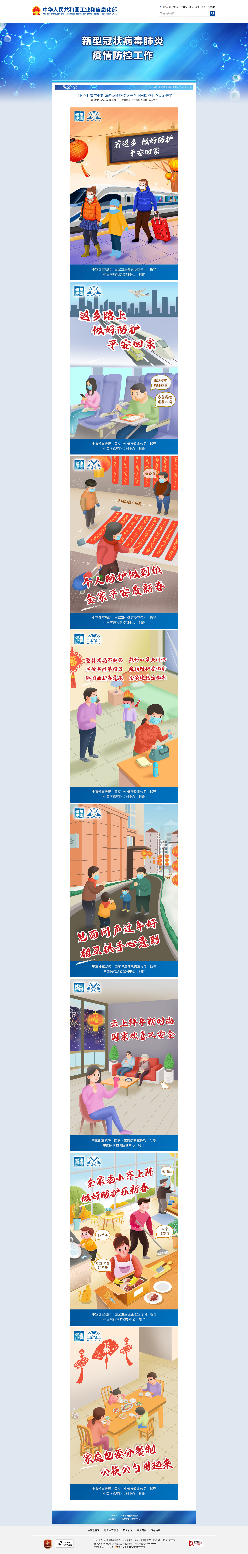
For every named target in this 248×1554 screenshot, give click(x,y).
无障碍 (176, 7)
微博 (204, 7)
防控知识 (188, 87)
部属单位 (127, 1530)
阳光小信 (167, 7)
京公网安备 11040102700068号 (131, 1547)
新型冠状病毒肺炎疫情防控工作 (171, 87)
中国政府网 (93, 1530)
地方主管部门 (111, 1530)
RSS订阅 (211, 7)
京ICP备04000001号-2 (103, 1547)
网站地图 (155, 1530)
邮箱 (191, 7)
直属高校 (141, 1530)
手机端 (184, 7)
